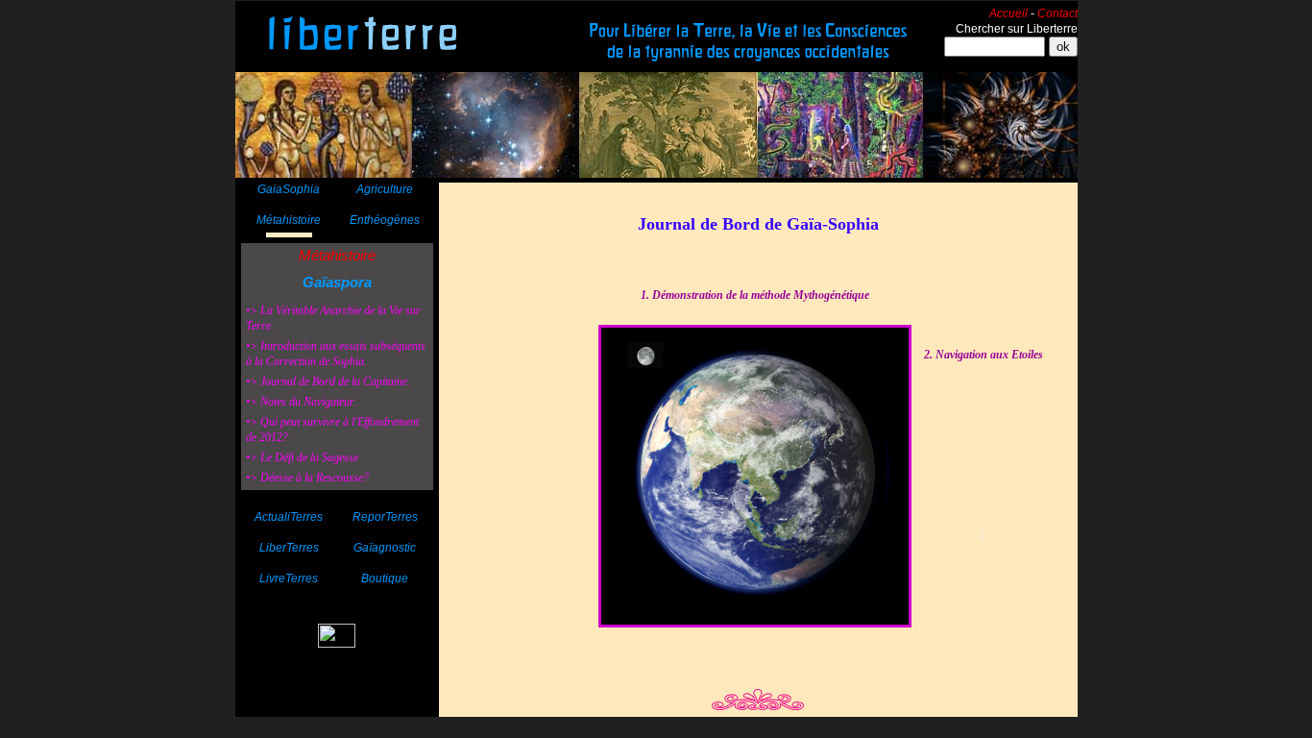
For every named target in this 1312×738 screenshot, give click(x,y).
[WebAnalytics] (336, 642)
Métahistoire (337, 255)
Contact (1057, 13)
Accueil (1008, 13)
